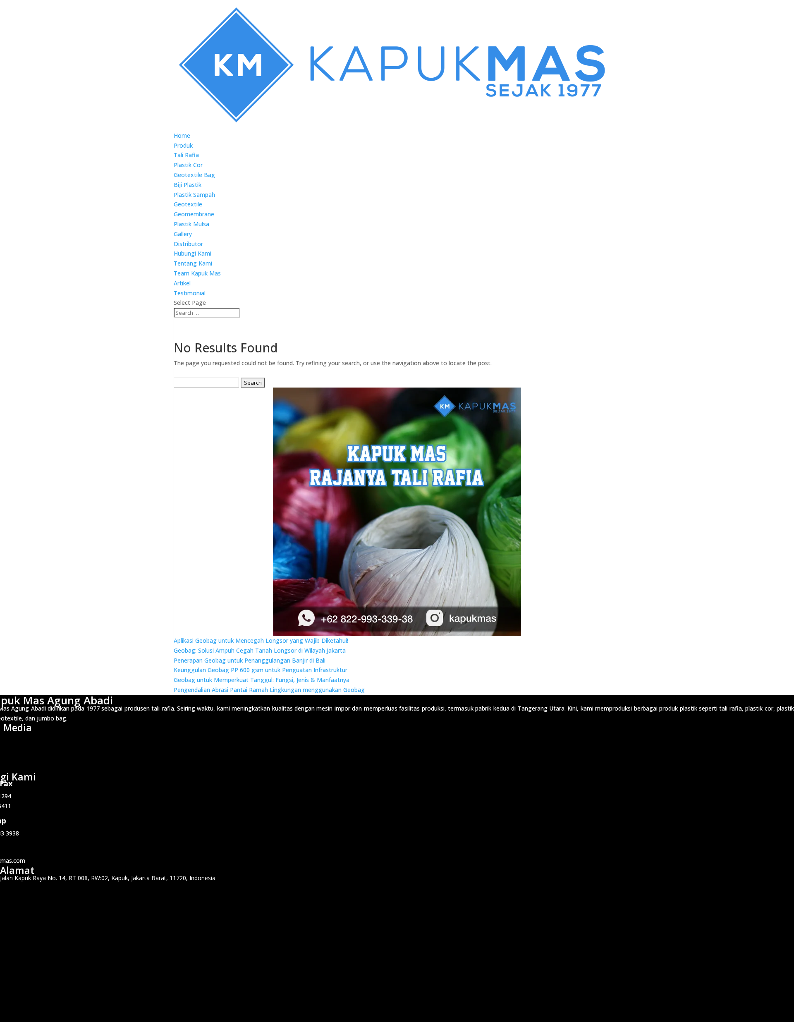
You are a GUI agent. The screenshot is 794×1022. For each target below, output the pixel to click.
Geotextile (188, 204)
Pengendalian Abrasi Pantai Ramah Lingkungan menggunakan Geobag (269, 690)
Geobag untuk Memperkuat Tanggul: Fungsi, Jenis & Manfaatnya (261, 680)
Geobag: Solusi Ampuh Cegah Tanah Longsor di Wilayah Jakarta (260, 650)
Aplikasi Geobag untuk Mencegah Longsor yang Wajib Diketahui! (261, 640)
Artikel (182, 283)
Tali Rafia (186, 155)
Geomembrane (194, 214)
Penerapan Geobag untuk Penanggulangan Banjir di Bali (249, 660)
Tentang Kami (193, 263)
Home (182, 135)
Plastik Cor (188, 165)
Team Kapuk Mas (197, 273)
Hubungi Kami (192, 253)
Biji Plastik (187, 185)
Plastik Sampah (194, 195)
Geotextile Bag (194, 175)
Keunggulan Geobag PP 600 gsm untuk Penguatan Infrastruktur (260, 670)
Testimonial (190, 293)
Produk (183, 145)
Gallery (183, 234)
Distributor (188, 244)
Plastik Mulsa (191, 224)
